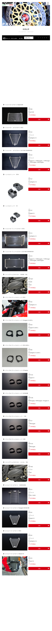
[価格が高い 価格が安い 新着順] (28, 37)
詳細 (39, 119)
